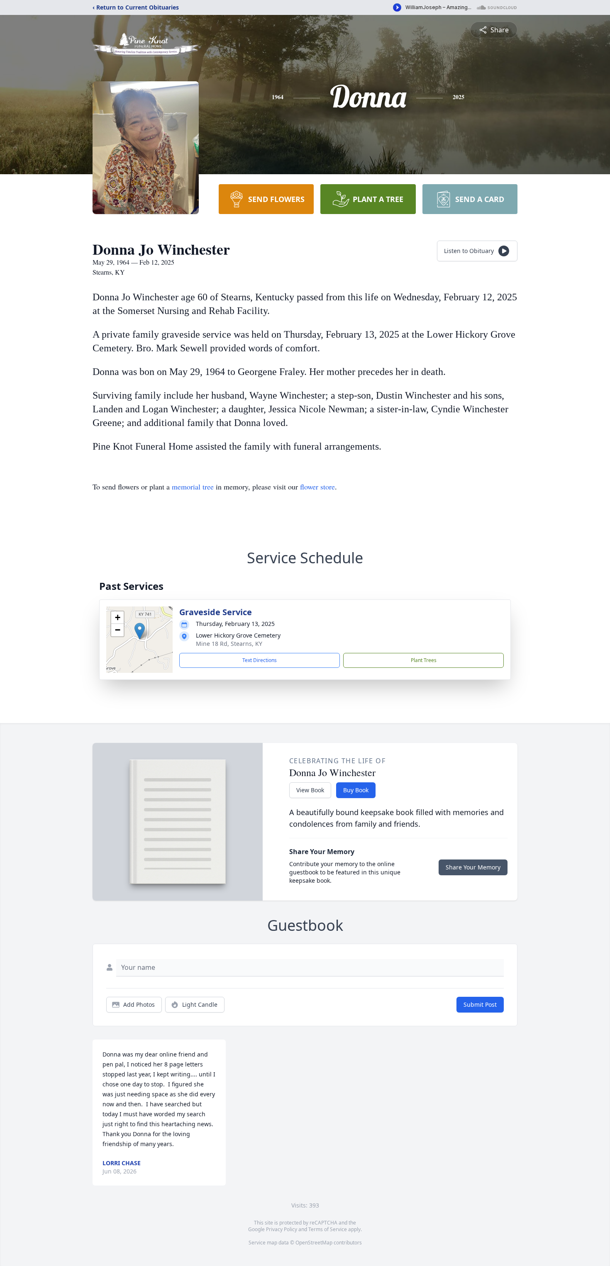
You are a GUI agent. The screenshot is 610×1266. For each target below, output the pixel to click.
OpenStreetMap (313, 1242)
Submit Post (480, 1004)
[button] (139, 631)
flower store (317, 487)
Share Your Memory (473, 867)
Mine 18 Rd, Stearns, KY (229, 644)
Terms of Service (327, 1229)
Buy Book (355, 790)
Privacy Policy (281, 1229)
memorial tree (193, 487)
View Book (310, 790)
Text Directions (259, 660)
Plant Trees (424, 660)
